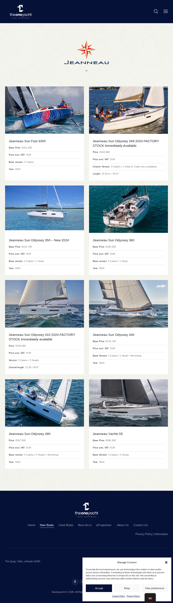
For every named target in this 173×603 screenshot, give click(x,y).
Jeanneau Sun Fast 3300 (27, 141)
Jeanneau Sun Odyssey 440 (113, 335)
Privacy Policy (133, 596)
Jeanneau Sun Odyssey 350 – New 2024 (39, 240)
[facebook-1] (75, 581)
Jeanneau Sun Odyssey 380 (113, 240)
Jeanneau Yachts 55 (108, 434)
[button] (166, 562)
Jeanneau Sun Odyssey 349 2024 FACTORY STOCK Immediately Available (126, 143)
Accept (99, 588)
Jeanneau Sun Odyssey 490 (30, 434)
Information (161, 534)
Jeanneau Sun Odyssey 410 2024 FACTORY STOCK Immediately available (42, 337)
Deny (127, 588)
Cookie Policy (118, 596)
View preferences (154, 588)
